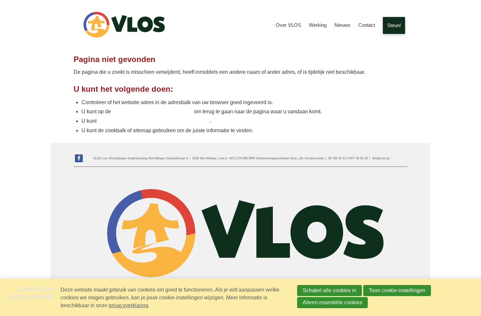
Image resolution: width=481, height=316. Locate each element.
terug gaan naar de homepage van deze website (154, 121)
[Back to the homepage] (123, 25)
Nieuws (342, 25)
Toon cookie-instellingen (397, 290)
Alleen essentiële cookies (332, 302)
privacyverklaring (128, 305)
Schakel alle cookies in (329, 290)
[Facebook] (79, 158)
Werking (318, 25)
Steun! (394, 25)
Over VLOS (288, 25)
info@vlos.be (381, 158)
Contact (366, 25)
